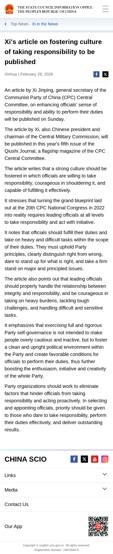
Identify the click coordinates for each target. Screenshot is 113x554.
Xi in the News (45, 24)
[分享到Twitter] (105, 74)
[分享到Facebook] (96, 74)
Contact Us (17, 504)
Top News (19, 24)
